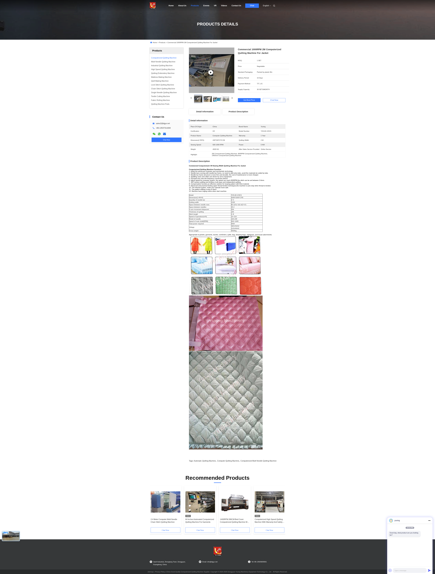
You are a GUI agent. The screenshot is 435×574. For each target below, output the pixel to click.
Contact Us (236, 6)
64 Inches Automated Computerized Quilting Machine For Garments (199, 520)
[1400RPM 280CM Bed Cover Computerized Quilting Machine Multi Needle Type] (235, 502)
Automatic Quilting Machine (205, 461)
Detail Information (205, 111)
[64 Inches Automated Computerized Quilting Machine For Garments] (200, 502)
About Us (182, 6)
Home (171, 6)
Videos (224, 6)
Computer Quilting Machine (228, 461)
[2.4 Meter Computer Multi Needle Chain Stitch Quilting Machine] (165, 502)
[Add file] (390, 570)
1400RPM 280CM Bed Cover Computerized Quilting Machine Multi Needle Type (235, 520)
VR (215, 6)
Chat (252, 6)
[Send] (429, 570)
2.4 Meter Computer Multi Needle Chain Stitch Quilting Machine (164, 520)
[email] (164, 134)
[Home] (153, 5)
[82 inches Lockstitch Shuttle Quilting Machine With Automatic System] (211, 70)
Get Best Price (249, 100)
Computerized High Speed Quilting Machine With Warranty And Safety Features (269, 520)
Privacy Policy (160, 572)
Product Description (238, 111)
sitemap (150, 572)
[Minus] (429, 520)
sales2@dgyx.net (163, 123)
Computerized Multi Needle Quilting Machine (258, 461)
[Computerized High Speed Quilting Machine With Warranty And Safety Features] (269, 502)
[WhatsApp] (159, 134)
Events (206, 6)
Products (195, 6)
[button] (154, 507)
